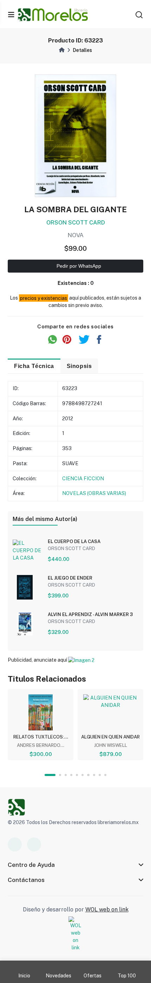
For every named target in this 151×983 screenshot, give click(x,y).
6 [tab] (82, 775)
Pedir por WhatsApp (78, 266)
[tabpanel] (41, 724)
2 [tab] (60, 775)
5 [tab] (77, 775)
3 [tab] (66, 775)
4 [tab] (71, 775)
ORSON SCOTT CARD (75, 222)
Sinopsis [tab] (79, 366)
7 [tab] (88, 775)
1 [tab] (50, 775)
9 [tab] (100, 775)
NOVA (75, 235)
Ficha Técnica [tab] (34, 366)
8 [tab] (94, 775)
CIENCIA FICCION (83, 478)
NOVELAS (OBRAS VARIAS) (94, 493)
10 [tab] (105, 775)
